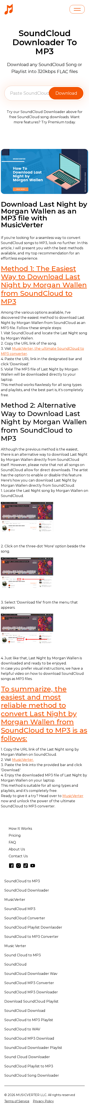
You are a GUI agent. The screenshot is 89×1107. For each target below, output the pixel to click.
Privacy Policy (43, 1101)
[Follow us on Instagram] (18, 865)
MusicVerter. (23, 760)
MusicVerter (72, 796)
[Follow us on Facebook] (11, 865)
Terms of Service (16, 1101)
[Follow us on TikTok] (25, 865)
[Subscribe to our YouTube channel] (32, 865)
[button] (77, 9)
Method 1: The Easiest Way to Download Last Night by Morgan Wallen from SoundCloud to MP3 (44, 285)
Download (66, 93)
